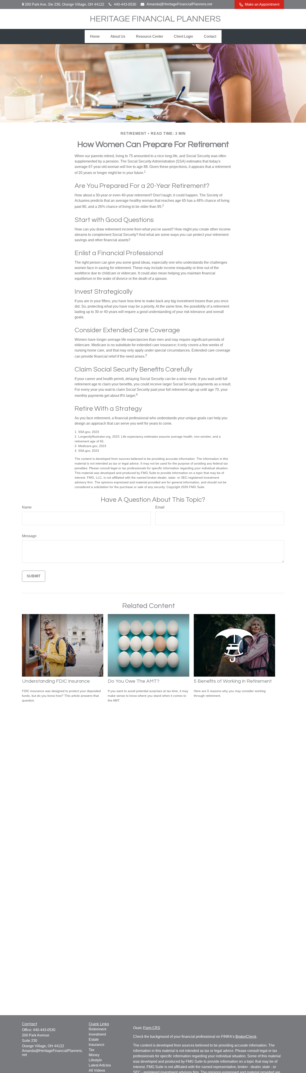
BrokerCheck (245, 1036)
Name (27, 507)
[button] (95, 36)
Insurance (96, 1045)
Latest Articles (100, 1065)
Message (29, 536)
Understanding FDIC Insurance (56, 681)
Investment (97, 1034)
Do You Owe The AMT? (133, 681)
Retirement (97, 1029)
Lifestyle (95, 1060)
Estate (94, 1039)
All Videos (97, 1070)
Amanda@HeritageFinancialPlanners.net (179, 4)
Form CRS (151, 1028)
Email (159, 507)
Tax (91, 1050)
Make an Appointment (262, 4)
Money (94, 1055)
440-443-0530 (125, 4)
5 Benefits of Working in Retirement (233, 681)
